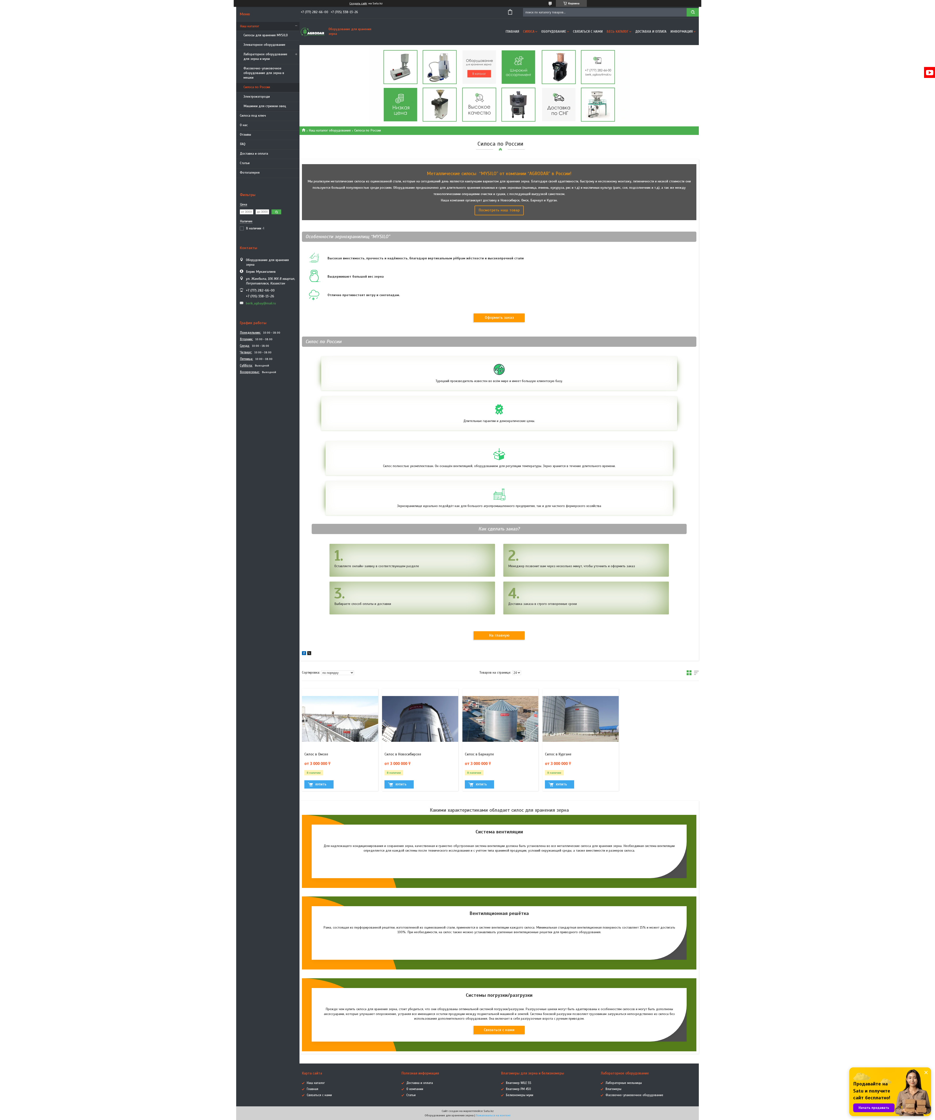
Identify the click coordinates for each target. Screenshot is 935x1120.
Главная (512, 31)
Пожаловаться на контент (493, 1115)
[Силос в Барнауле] (500, 718)
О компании (414, 1089)
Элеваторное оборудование (264, 45)
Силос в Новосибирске (402, 754)
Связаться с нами (588, 31)
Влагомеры (613, 1089)
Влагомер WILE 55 (518, 1083)
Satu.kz (489, 1111)
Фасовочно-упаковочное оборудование (634, 1095)
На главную (499, 635)
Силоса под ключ (253, 115)
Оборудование (553, 31)
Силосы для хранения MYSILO (265, 35)
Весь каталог (617, 31)
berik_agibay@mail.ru (261, 303)
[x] (309, 654)
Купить (320, 784)
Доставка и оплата (254, 153)
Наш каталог (249, 26)
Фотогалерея (250, 172)
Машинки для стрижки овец (264, 106)
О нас (244, 125)
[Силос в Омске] (340, 718)
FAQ (242, 144)
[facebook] (304, 654)
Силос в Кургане (558, 754)
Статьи (245, 163)
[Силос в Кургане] (580, 718)
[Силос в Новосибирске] (420, 718)
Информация (681, 31)
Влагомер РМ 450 (518, 1089)
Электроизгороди (256, 96)
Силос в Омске (316, 754)
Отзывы (245, 134)
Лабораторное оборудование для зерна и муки (265, 56)
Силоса (528, 31)
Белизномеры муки (519, 1095)
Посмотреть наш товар (499, 210)
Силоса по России (256, 87)
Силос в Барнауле (479, 754)
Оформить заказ (499, 317)
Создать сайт (358, 3)
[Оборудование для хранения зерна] (313, 31)
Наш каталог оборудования (330, 130)
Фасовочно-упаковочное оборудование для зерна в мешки (263, 73)
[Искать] (693, 12)
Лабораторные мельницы (624, 1083)
